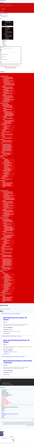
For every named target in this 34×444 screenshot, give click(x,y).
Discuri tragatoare (8, 169)
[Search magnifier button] (1, 50)
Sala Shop (2, 2)
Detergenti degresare (6, 154)
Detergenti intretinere (6, 145)
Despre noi (4, 41)
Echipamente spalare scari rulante (7, 135)
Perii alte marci (7, 168)
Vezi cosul (2, 71)
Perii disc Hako (7, 164)
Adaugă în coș (5, 333)
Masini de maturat (5, 100)
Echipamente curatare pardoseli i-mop (8, 79)
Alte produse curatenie (6, 138)
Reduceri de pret (8, 21)
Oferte (3, 20)
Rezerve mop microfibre (8, 120)
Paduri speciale (7, 161)
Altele (3, 186)
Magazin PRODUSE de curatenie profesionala (10, 413)
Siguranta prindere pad (6, 185)
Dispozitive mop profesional (6, 126)
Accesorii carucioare (8, 115)
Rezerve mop (6, 128)
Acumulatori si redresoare (4, 177)
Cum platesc (4, 391)
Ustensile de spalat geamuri (5, 133)
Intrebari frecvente (8, 35)
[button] (11, 18)
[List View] (2, 311)
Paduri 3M (6, 159)
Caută (13, 439)
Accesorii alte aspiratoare (6, 175)
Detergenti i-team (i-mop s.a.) (6, 142)
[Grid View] (1, 311)
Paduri (3, 158)
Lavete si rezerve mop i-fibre (8, 119)
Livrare (6, 30)
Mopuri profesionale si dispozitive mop (6, 124)
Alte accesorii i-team (6, 179)
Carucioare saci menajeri (9, 114)
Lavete (3, 136)
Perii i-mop (6, 166)
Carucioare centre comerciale (7, 110)
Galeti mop (4, 129)
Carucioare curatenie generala (7, 108)
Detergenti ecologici (6, 144)
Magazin (3, 40)
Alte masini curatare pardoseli (7, 94)
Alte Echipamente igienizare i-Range (9, 85)
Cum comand (7, 27)
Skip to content (2, 0)
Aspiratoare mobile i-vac (9, 83)
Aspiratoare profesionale (7, 95)
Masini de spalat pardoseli (7, 87)
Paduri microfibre (7, 236)
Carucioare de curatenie (7, 105)
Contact (3, 43)
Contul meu (4, 45)
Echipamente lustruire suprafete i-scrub (8, 82)
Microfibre (4, 231)
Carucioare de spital (8, 226)
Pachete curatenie (5, 104)
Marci (3, 42)
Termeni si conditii (8, 36)
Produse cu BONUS (8, 25)
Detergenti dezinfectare (7, 149)
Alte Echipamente (5, 102)
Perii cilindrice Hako (8, 165)
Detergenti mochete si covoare (6, 151)
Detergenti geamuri (6, 153)
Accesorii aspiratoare (6, 170)
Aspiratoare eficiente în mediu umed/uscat (8, 98)
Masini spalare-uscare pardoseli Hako (8, 89)
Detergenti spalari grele (7, 146)
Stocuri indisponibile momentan (8, 33)
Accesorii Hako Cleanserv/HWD (6, 172)
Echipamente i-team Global (7, 77)
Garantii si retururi (8, 31)
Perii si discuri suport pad (7, 277)
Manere (3, 130)
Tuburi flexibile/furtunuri (7, 297)
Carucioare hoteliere (8, 113)
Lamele (3, 181)
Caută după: (12, 436)
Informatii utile (5, 26)
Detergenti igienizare (6, 148)
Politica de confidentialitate (6, 38)
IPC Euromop (10, 327)
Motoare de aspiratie (6, 184)
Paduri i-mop (6, 160)
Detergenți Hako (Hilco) (6, 140)
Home (3, 405)
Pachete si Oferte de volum (8, 23)
